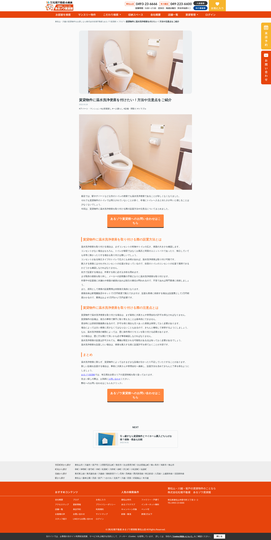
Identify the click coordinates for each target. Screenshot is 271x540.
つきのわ (108, 478)
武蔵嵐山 (137, 478)
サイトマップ (102, 514)
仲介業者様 (200, 8)
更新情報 (77, 504)
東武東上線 (80, 473)
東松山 (78, 478)
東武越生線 (92, 473)
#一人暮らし (117, 109)
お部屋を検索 (63, 14)
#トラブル (141, 109)
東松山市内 (126, 499)
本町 (98, 469)
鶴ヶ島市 (155, 465)
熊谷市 (119, 465)
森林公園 (86, 478)
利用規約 (100, 509)
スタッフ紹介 (61, 518)
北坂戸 (117, 478)
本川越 (146, 478)
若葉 (129, 478)
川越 (123, 478)
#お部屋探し (106, 109)
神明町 (84, 469)
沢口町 (126, 469)
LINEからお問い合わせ (83, 518)
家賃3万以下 (146, 514)
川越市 (87, 465)
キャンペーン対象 (129, 509)
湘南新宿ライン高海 (115, 473)
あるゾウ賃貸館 (88, 375)
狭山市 (171, 465)
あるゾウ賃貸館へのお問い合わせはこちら (135, 221)
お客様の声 (60, 514)
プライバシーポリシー (106, 504)
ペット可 (145, 509)
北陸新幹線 (179, 473)
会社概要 (155, 14)
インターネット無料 (150, 504)
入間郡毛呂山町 (107, 465)
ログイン (210, 14)
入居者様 (200, 3)
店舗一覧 (173, 14)
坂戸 (100, 478)
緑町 (119, 469)
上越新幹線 (168, 473)
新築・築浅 (126, 514)
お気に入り (217, 8)
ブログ (76, 499)
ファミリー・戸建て (150, 499)
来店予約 (77, 509)
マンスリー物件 (87, 14)
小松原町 (135, 469)
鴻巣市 (164, 465)
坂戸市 (95, 465)
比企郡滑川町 (129, 465)
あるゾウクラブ (128, 504)
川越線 (101, 473)
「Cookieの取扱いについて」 (182, 536)
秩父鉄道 (149, 473)
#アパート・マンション (89, 109)
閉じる (219, 536)
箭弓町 (91, 469)
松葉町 (105, 469)
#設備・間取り (130, 109)
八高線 (158, 473)
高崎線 (129, 473)
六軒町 (113, 469)
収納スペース (135, 14)
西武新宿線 (138, 473)
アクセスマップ (62, 504)
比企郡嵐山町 (143, 465)
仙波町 (144, 469)
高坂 (94, 478)
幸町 (77, 469)
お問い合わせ (115, 379)
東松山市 (79, 465)
